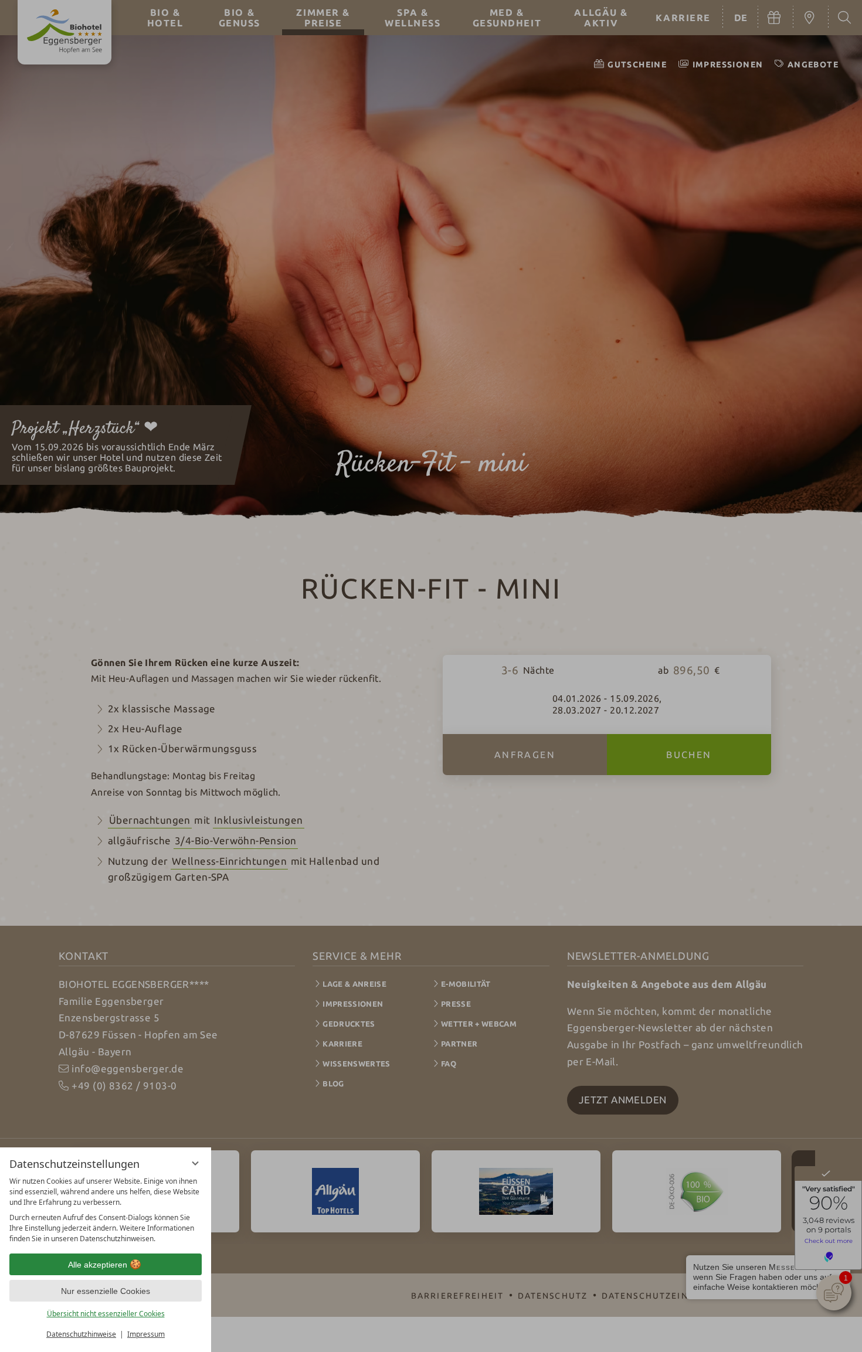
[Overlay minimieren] (195, 1163)
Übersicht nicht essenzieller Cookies (106, 1314)
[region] (105, 1210)
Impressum (146, 1334)
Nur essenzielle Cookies (105, 1291)
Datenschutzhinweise (81, 1334)
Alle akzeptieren (97, 1264)
